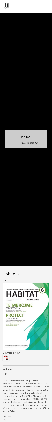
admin (17, 143)
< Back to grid (7, 280)
